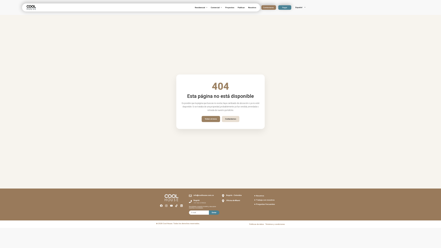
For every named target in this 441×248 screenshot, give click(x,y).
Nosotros (252, 7)
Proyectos (229, 7)
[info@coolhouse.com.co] (190, 195)
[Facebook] (161, 205)
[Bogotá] (190, 201)
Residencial (200, 7)
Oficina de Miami (233, 200)
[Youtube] (171, 205)
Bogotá (196, 200)
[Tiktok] (176, 205)
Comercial (215, 7)
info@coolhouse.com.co (204, 195)
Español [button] (299, 7)
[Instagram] (166, 205)
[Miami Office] (223, 200)
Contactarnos (230, 119)
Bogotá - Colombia (234, 195)
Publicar (241, 7)
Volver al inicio (211, 119)
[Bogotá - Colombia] (223, 195)
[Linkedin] (181, 205)
